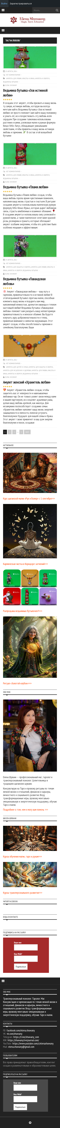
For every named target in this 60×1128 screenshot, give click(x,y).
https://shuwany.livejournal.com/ (23, 1040)
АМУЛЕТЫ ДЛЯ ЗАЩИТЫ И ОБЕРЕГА (18, 267)
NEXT (27, 432)
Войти (4, 3)
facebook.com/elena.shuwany (21, 1030)
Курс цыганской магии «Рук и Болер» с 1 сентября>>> (29, 498)
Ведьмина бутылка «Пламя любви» (25, 187)
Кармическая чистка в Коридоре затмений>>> (25, 564)
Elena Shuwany (11, 85)
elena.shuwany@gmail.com (21, 1046)
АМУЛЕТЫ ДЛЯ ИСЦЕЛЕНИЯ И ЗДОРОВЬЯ (17, 370)
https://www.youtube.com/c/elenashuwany (33, 1043)
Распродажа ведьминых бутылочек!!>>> (22, 611)
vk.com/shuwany (14, 1033)
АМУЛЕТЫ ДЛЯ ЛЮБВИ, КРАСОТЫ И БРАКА (20, 78)
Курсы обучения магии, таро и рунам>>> (22, 856)
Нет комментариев (13, 75)
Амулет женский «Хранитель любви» (26, 382)
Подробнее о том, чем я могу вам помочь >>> (25, 809)
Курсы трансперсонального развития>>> (22, 892)
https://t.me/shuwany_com (26, 1037)
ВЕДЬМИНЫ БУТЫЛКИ (10, 82)
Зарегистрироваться (21, 3)
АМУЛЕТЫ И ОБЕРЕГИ (42, 78)
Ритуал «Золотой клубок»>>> (17, 683)
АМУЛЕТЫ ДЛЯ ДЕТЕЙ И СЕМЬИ (17, 367)
